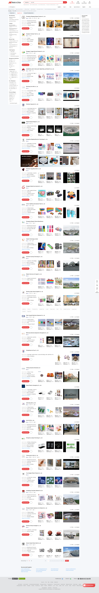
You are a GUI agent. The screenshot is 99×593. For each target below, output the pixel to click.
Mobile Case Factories (24, 571)
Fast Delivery (12, 54)
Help (70, 6)
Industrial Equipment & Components (13, 29)
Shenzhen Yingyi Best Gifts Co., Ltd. (33, 168)
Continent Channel (57, 584)
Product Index (75, 584)
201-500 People (13, 87)
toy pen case (74, 309)
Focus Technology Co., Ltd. (50, 589)
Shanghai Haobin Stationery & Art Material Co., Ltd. (36, 508)
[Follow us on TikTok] (80, 578)
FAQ (46, 582)
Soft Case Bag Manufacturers (87, 29)
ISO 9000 (11, 66)
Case (57, 309)
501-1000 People (13, 88)
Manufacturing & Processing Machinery (13, 25)
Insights (80, 584)
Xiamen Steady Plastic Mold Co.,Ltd (33, 543)
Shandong (12, 96)
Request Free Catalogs (26, 61)
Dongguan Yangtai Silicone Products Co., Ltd (35, 51)
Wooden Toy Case (67, 309)
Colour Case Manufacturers (25, 568)
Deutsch (45, 585)
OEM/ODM (12, 51)
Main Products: (24, 22)
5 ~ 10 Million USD (13, 74)
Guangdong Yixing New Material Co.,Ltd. (34, 490)
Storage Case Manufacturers (87, 27)
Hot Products (20, 584)
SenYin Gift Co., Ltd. (30, 420)
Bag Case (29, 311)
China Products (25, 584)
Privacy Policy (55, 587)
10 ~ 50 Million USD (13, 72)
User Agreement (44, 587)
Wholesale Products (43, 584)
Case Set (23, 311)
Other (11, 47)
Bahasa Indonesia (79, 585)
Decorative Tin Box (12, 21)
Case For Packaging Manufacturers (41, 568)
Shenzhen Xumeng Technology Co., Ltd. (34, 256)
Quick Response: (25, 25)
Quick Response (13, 53)
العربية (54, 585)
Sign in (89, 3)
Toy (61, 309)
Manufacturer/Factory (13, 43)
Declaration (50, 587)
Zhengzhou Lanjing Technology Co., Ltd (34, 437)
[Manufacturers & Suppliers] (14, 2)
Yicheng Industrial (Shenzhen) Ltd (33, 367)
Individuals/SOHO (13, 46)
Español (24, 585)
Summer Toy (41, 309)
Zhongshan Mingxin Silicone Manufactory (34, 221)
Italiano (42, 585)
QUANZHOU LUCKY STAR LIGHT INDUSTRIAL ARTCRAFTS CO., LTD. (40, 69)
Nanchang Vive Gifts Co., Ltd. (32, 86)
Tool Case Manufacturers (86, 19)
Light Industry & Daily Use (13, 33)
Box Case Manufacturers (86, 30)
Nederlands (50, 585)
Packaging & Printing (13, 35)
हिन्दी (63, 585)
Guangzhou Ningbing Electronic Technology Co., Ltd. (37, 139)
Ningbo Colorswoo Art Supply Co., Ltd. (34, 274)
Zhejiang (12, 95)
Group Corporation (13, 44)
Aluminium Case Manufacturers (71, 568)
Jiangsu (11, 98)
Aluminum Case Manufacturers (87, 26)
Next (66, 560)
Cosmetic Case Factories (70, 570)
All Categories (12, 6)
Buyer (64, 6)
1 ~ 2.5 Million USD (13, 75)
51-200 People (12, 84)
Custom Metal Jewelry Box (14, 19)
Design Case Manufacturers (87, 22)
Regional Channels (69, 584)
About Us (42, 582)
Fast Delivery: (24, 39)
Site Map (51, 582)
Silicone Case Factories (54, 570)
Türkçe (70, 585)
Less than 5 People (13, 85)
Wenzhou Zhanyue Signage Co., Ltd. (33, 525)
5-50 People (12, 82)
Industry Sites (63, 584)
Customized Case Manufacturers (88, 25)
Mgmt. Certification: (25, 92)
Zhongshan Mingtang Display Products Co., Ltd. (36, 16)
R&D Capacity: (24, 23)
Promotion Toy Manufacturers (51, 4)
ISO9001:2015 (12, 63)
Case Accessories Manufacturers (41, 570)
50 (31, 560)
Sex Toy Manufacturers (41, 4)
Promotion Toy (34, 309)
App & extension (77, 6)
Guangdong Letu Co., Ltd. (32, 350)
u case (47, 309)
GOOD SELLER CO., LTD (31, 403)
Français (32, 585)
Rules (90, 6)
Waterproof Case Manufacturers (26, 570)
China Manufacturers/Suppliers (34, 584)
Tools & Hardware (13, 30)
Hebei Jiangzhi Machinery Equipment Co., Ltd (35, 315)
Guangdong (12, 93)
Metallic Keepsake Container (12, 18)
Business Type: (24, 20)
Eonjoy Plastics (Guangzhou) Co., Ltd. (33, 385)
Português (28, 585)
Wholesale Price (50, 584)
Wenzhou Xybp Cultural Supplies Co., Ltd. (34, 291)
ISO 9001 (12, 60)
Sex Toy (29, 309)
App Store (15, 578)
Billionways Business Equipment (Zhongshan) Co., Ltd (37, 332)
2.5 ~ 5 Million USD (13, 77)
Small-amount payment (14, 56)
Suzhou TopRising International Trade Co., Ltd (35, 203)
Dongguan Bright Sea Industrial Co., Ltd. (34, 186)
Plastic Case (52, 309)
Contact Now (26, 28)
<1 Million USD (13, 71)
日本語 (60, 585)
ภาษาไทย (66, 585)
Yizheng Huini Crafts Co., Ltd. (32, 455)
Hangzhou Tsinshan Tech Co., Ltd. (33, 34)
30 (29, 560)
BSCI (11, 64)
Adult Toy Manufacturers (33, 4)
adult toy (24, 309)
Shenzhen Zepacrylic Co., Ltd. (32, 104)
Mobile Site (56, 582)
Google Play (22, 578)
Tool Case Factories (39, 571)
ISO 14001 (12, 61)
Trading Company (13, 40)
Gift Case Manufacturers (54, 568)
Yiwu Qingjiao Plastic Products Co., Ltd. (34, 473)
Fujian (11, 99)
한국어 (57, 585)
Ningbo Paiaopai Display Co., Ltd (32, 121)
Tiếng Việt (74, 585)
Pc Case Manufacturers (86, 23)
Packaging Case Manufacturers (87, 32)
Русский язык (37, 585)
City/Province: (24, 41)
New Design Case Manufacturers (88, 20)
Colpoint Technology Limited (32, 239)
